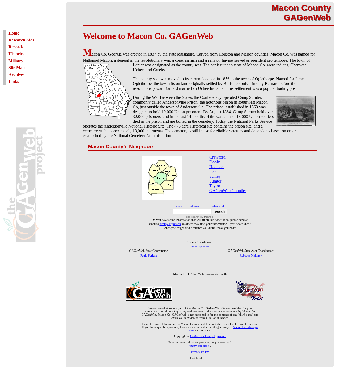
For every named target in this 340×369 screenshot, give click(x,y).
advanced (218, 206)
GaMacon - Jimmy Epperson (208, 336)
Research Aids (21, 40)
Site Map (16, 67)
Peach (214, 171)
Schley (215, 176)
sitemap (195, 206)
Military (15, 60)
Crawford (217, 157)
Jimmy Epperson (170, 224)
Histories (16, 54)
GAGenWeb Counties (227, 190)
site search (192, 216)
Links (13, 81)
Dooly (214, 162)
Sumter (215, 181)
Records (15, 47)
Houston (216, 166)
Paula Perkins (149, 255)
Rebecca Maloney (251, 255)
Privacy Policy (200, 351)
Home (13, 33)
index (179, 206)
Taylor (214, 186)
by (206, 216)
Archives (16, 74)
